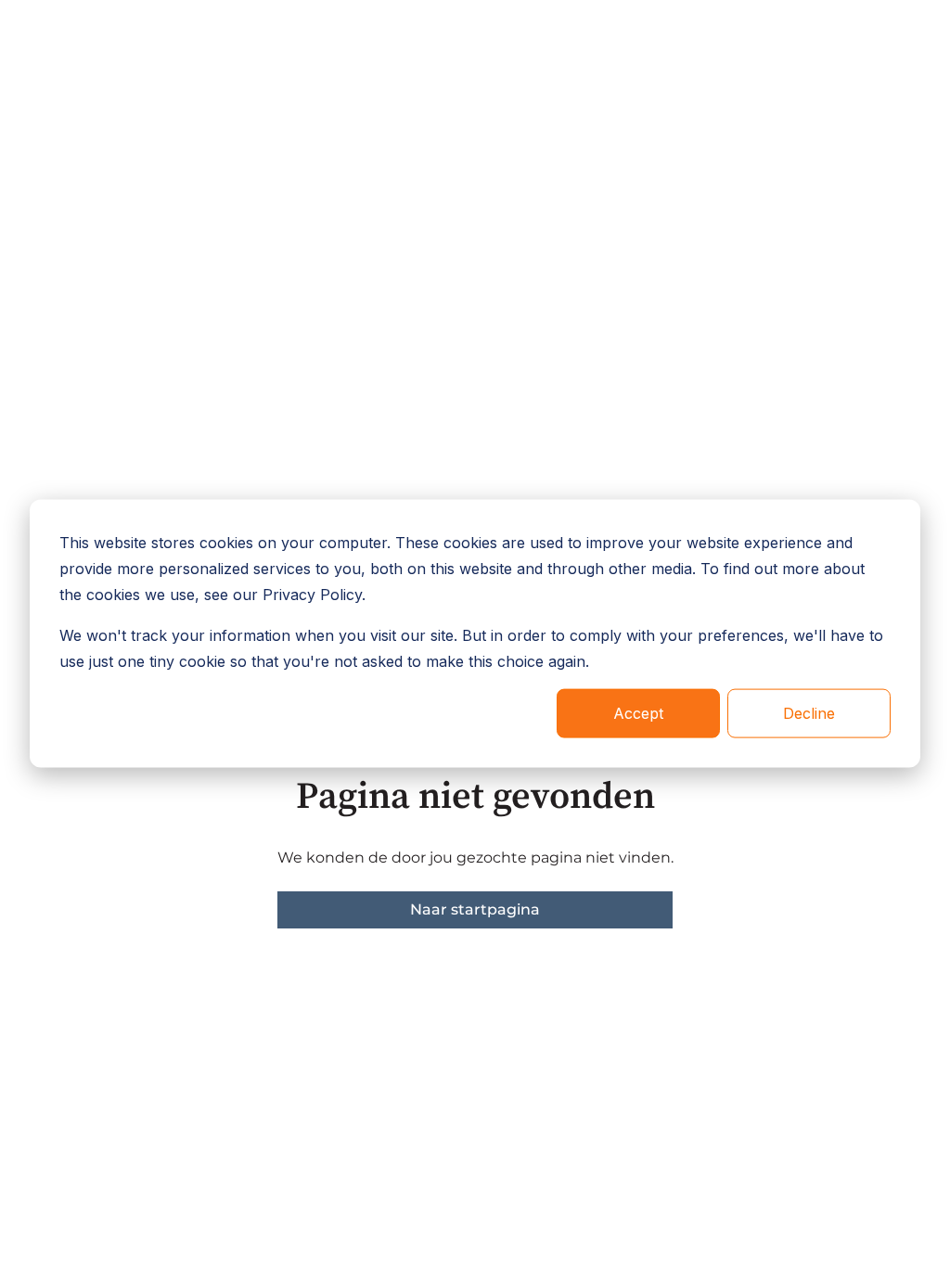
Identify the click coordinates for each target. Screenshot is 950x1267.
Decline (809, 713)
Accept (638, 713)
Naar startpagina (475, 909)
